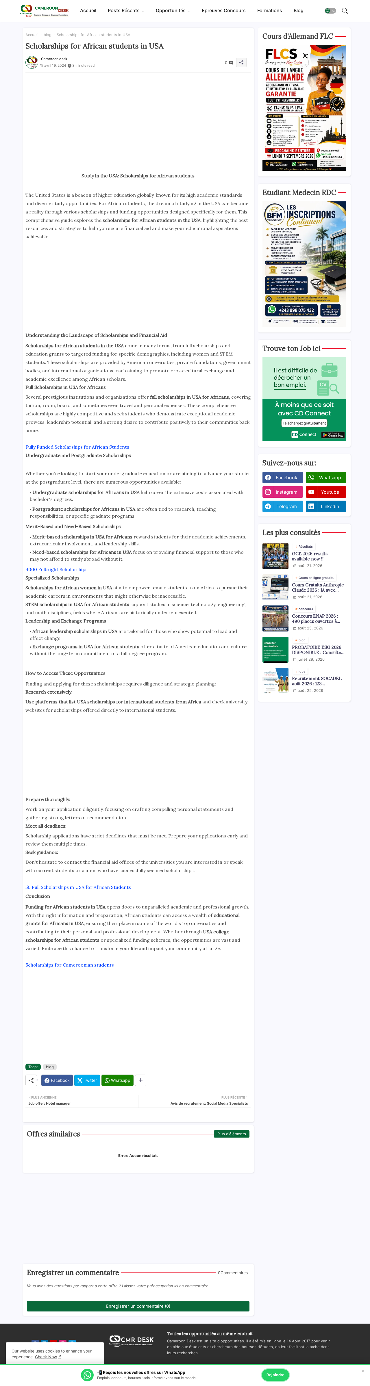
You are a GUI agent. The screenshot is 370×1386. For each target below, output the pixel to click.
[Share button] (140, 1080)
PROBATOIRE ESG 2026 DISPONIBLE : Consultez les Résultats (317, 650)
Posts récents (124, 11)
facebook (286, 477)
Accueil (88, 11)
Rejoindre (275, 1374)
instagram (286, 492)
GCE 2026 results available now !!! (310, 556)
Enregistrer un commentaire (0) (138, 1306)
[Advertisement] (138, 113)
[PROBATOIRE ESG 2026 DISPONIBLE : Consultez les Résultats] (275, 650)
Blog (299, 11)
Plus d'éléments (231, 1134)
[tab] (88, 11)
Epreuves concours (224, 11)
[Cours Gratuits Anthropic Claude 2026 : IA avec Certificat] (275, 587)
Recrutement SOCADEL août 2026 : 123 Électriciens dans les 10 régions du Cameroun (317, 681)
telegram (287, 506)
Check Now (46, 1356)
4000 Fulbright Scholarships (56, 569)
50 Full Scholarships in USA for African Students (78, 887)
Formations (269, 11)
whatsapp (330, 477)
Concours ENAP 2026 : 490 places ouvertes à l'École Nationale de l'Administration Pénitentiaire (315, 619)
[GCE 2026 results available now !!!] (275, 556)
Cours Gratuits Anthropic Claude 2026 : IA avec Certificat (318, 587)
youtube (330, 492)
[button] (330, 11)
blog (47, 34)
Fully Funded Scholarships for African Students (77, 447)
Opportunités (171, 11)
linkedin (330, 506)
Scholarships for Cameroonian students (69, 965)
